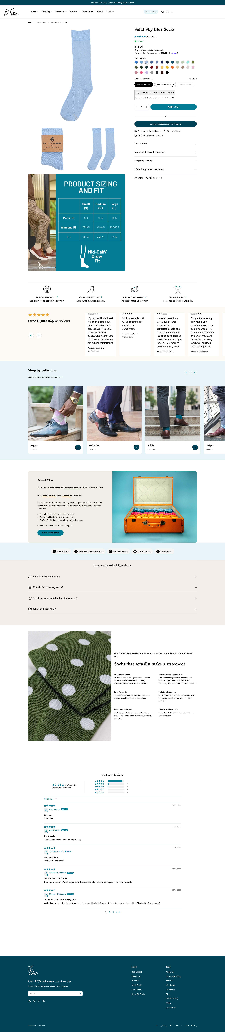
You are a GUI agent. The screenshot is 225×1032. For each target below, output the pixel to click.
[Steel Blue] (152, 62)
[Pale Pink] (188, 67)
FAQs (168, 1003)
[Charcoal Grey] (157, 72)
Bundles (135, 981)
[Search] (162, 11)
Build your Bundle (50, 533)
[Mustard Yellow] (162, 67)
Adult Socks (42, 22)
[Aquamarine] (141, 62)
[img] (49, 805)
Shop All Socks (138, 994)
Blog (168, 994)
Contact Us (171, 1007)
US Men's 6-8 (143, 84)
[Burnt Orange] (157, 67)
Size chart (192, 79)
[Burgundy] (152, 67)
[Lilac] (146, 72)
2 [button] (109, 912)
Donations (170, 989)
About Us (170, 972)
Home (30, 22)
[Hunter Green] (141, 67)
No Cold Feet (39, 1026)
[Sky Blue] (146, 62)
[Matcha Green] (193, 62)
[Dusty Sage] (183, 62)
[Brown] (162, 72)
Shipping (138, 50)
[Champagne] (177, 67)
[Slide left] (31, 335)
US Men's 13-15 (185, 84)
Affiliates (169, 981)
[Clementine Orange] (172, 67)
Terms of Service (176, 1026)
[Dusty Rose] (136, 72)
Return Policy (172, 998)
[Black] (167, 72)
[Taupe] (183, 67)
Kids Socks (136, 989)
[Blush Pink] (193, 67)
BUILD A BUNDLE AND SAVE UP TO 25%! (165, 124)
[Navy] (162, 62)
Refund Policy (191, 1026)
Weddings (135, 976)
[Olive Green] (136, 67)
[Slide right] (39, 335)
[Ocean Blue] (136, 62)
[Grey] (152, 72)
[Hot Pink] (141, 72)
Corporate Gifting (173, 976)
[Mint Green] (188, 62)
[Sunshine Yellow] (167, 67)
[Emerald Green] (146, 67)
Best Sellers (136, 972)
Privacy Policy (161, 1026)
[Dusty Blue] (157, 62)
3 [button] (113, 912)
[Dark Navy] (167, 62)
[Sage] (177, 62)
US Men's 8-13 (164, 84)
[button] (140, 36)
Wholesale (170, 985)
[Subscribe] (79, 993)
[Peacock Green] (172, 62)
